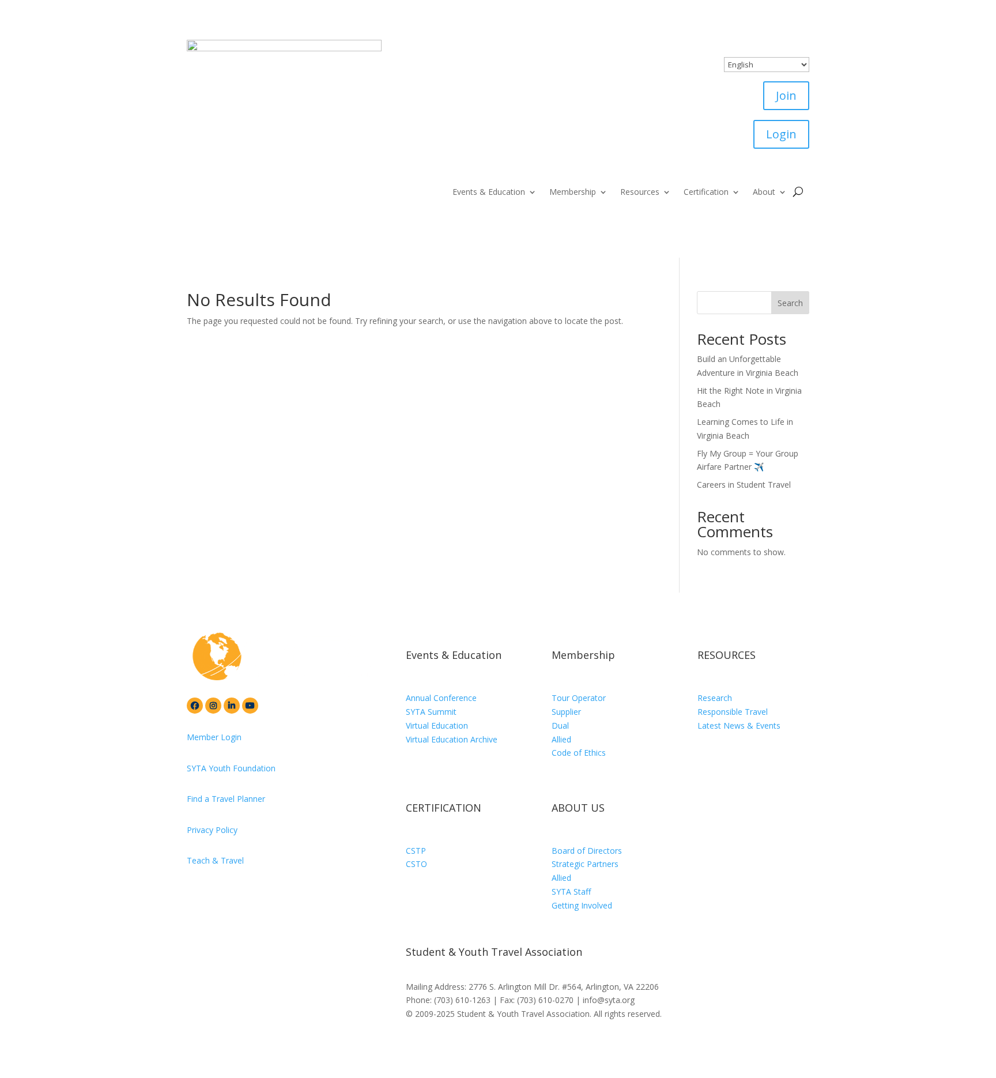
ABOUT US (578, 808)
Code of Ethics (579, 752)
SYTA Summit (431, 711)
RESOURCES (726, 655)
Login (781, 134)
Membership (572, 192)
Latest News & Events (738, 725)
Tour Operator (579, 697)
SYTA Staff (571, 891)
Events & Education (488, 192)
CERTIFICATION (443, 808)
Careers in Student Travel (744, 484)
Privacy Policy (212, 829)
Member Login (214, 737)
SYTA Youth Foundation (231, 768)
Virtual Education (437, 725)
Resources (639, 192)
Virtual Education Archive (451, 739)
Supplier (566, 711)
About (764, 192)
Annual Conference (441, 697)
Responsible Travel (732, 711)
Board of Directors (587, 850)
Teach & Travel (215, 860)
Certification (706, 192)
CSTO (416, 863)
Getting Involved (582, 905)
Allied (561, 739)
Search (790, 302)
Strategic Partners (585, 863)
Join (786, 95)
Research (714, 697)
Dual (560, 725)
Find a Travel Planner (226, 798)
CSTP (416, 850)
